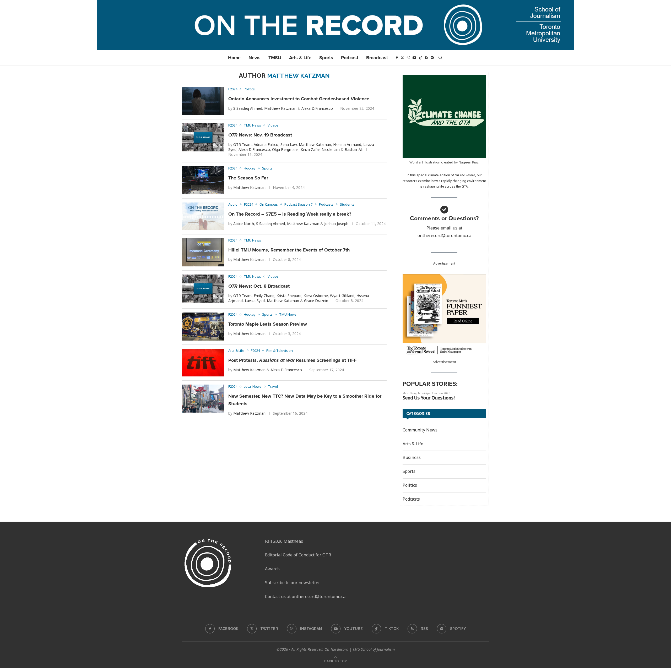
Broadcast (377, 57)
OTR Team (242, 144)
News (254, 57)
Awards (272, 569)
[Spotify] (432, 57)
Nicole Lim (331, 149)
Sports (326, 57)
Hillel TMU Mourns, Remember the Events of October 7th (289, 250)
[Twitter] (402, 57)
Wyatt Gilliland (342, 295)
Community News (420, 430)
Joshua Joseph (336, 223)
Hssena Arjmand (347, 144)
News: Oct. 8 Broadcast (259, 286)
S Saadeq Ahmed (247, 108)
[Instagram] (408, 57)
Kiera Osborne (316, 295)
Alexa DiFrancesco (317, 108)
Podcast (349, 57)
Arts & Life (300, 57)
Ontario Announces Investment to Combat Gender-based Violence (298, 98)
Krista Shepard (289, 295)
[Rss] (426, 57)
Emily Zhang (264, 295)
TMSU (274, 57)
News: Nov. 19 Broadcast (260, 135)
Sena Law (288, 144)
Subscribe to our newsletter (292, 582)
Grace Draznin (316, 300)
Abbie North (243, 223)
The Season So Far (248, 177)
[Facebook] (397, 57)
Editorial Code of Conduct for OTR (298, 555)
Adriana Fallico (266, 144)
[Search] (440, 57)
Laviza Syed (255, 300)
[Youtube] (414, 57)
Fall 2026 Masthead (284, 541)
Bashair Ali (353, 149)
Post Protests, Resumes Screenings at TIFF (292, 360)
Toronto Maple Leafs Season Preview (267, 324)
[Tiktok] (421, 57)
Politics (410, 485)
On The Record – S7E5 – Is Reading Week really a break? (289, 214)
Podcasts (411, 499)
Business (412, 457)
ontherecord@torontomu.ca (444, 235)
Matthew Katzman (280, 108)
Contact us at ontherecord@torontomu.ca (305, 596)
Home (234, 57)
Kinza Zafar (310, 149)
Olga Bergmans (285, 149)
